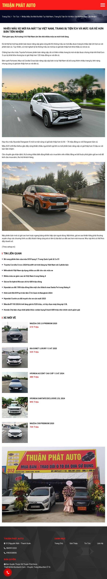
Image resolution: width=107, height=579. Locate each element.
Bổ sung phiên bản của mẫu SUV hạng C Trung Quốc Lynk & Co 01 (31, 259)
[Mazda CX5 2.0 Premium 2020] (15, 332)
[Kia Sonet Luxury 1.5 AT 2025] (15, 357)
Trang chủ (59, 543)
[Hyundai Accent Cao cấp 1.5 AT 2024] (15, 382)
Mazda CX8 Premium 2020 (42, 423)
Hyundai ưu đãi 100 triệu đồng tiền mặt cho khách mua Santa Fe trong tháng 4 (37, 287)
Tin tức (16, 17)
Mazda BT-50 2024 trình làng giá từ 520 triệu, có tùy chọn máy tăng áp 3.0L (35, 304)
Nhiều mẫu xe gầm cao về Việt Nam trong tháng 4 (25, 276)
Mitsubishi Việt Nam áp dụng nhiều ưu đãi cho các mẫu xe (28, 270)
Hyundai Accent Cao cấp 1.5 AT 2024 (47, 373)
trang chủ (6, 17)
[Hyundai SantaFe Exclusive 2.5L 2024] (15, 407)
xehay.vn (10, 247)
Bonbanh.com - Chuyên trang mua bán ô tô (32, 567)
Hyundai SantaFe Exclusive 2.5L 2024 (47, 398)
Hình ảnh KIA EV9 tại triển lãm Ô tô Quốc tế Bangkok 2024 (28, 293)
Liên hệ (100, 543)
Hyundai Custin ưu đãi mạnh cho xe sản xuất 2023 (25, 299)
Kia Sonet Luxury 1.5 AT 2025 (43, 348)
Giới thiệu (74, 543)
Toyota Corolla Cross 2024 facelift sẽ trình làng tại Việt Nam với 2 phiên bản (36, 265)
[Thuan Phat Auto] (23, 5)
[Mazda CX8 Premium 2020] (15, 432)
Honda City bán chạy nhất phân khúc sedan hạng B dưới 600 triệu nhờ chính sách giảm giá (42, 310)
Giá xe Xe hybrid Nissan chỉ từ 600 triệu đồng (23, 282)
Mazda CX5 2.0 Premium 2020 (43, 323)
